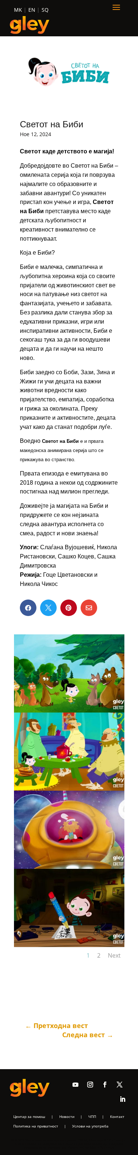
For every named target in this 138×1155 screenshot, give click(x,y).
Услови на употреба (90, 1126)
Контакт (117, 1116)
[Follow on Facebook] (105, 1084)
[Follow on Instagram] (90, 1084)
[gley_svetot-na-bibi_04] (69, 944)
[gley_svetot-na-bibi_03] (69, 866)
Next (114, 955)
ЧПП (92, 1116)
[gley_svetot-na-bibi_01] (69, 710)
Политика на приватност (35, 1126)
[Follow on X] (119, 1084)
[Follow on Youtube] (75, 1084)
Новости (66, 1116)
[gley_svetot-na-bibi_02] (69, 788)
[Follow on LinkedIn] (122, 1099)
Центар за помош (29, 1116)
